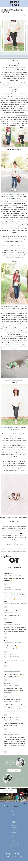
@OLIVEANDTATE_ (8, 791)
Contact (14, 817)
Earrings (7, 380)
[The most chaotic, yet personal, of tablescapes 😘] (21, 795)
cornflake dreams (8, 692)
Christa (22, 544)
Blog (14, 821)
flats (6, 308)
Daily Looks (14, 832)
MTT (22, 856)
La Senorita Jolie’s (21, 115)
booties (13, 429)
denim (25, 306)
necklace (17, 194)
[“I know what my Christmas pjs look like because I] (7, 795)
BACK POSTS (14, 770)
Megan (3, 345)
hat (9, 429)
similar (21, 306)
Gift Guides (14, 830)
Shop (14, 837)
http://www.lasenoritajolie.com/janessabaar (15, 603)
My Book (14, 848)
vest (10, 306)
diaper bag (9, 196)
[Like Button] (24, 15)
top (2, 194)
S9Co (19, 856)
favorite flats (19, 323)
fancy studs (11, 345)
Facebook (11, 537)
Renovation (14, 825)
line (27, 115)
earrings (10, 308)
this (23, 326)
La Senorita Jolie (15, 72)
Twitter (24, 537)
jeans (21, 196)
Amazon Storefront (14, 845)
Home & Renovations (14, 843)
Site (14, 811)
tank (8, 198)
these (9, 465)
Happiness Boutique (17, 380)
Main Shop (14, 840)
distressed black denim (7, 440)
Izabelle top (3, 119)
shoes (19, 198)
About (14, 814)
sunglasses (11, 194)
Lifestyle (14, 827)
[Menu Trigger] (2, 3)
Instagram (17, 537)
